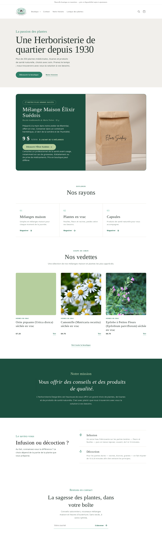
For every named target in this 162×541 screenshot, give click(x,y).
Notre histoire (52, 75)
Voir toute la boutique (80, 345)
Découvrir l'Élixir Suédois (37, 147)
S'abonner (99, 525)
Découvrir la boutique (29, 75)
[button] (36, 11)
